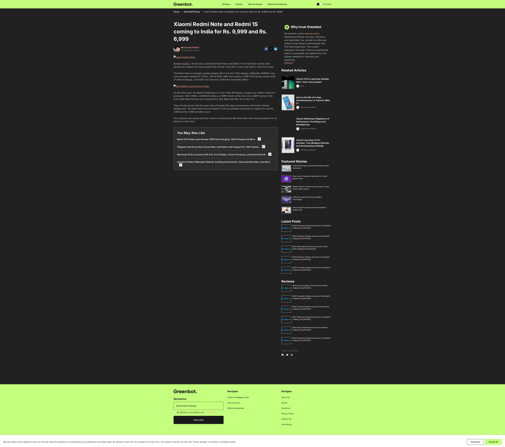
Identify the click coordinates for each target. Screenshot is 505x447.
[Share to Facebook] (266, 49)
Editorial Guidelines (277, 4)
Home (177, 11)
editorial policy (312, 33)
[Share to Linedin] (275, 49)
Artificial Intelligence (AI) (238, 397)
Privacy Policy (211, 412)
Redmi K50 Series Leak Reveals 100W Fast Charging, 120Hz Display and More (216, 139)
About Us (285, 397)
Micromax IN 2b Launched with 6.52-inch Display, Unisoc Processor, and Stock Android (221, 154)
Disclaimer (285, 408)
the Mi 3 (186, 63)
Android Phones (192, 11)
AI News (226, 4)
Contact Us (286, 419)
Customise (475, 442)
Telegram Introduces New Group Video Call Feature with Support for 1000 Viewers (218, 147)
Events (239, 4)
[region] (252, 441)
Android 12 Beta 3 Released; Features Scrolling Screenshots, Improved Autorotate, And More (223, 162)
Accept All (493, 442)
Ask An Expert (255, 4)
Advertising (286, 424)
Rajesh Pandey (192, 47)
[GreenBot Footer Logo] (185, 391)
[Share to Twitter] (271, 49)
